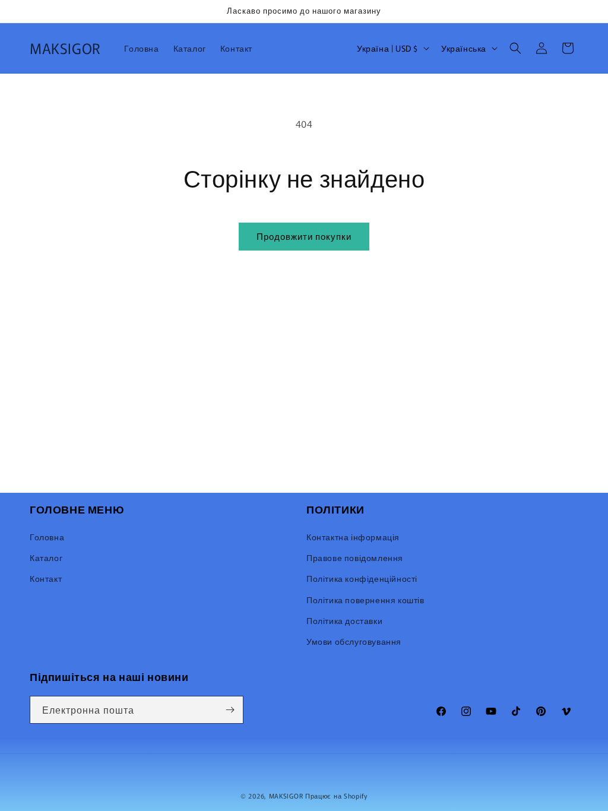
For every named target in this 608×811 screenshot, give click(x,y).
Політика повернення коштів (365, 600)
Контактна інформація (353, 537)
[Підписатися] (230, 710)
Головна (47, 537)
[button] (515, 48)
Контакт (46, 578)
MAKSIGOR (286, 795)
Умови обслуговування (353, 641)
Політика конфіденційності (361, 578)
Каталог (46, 557)
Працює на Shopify (336, 795)
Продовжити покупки (304, 236)
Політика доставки (344, 620)
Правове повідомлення (354, 557)
